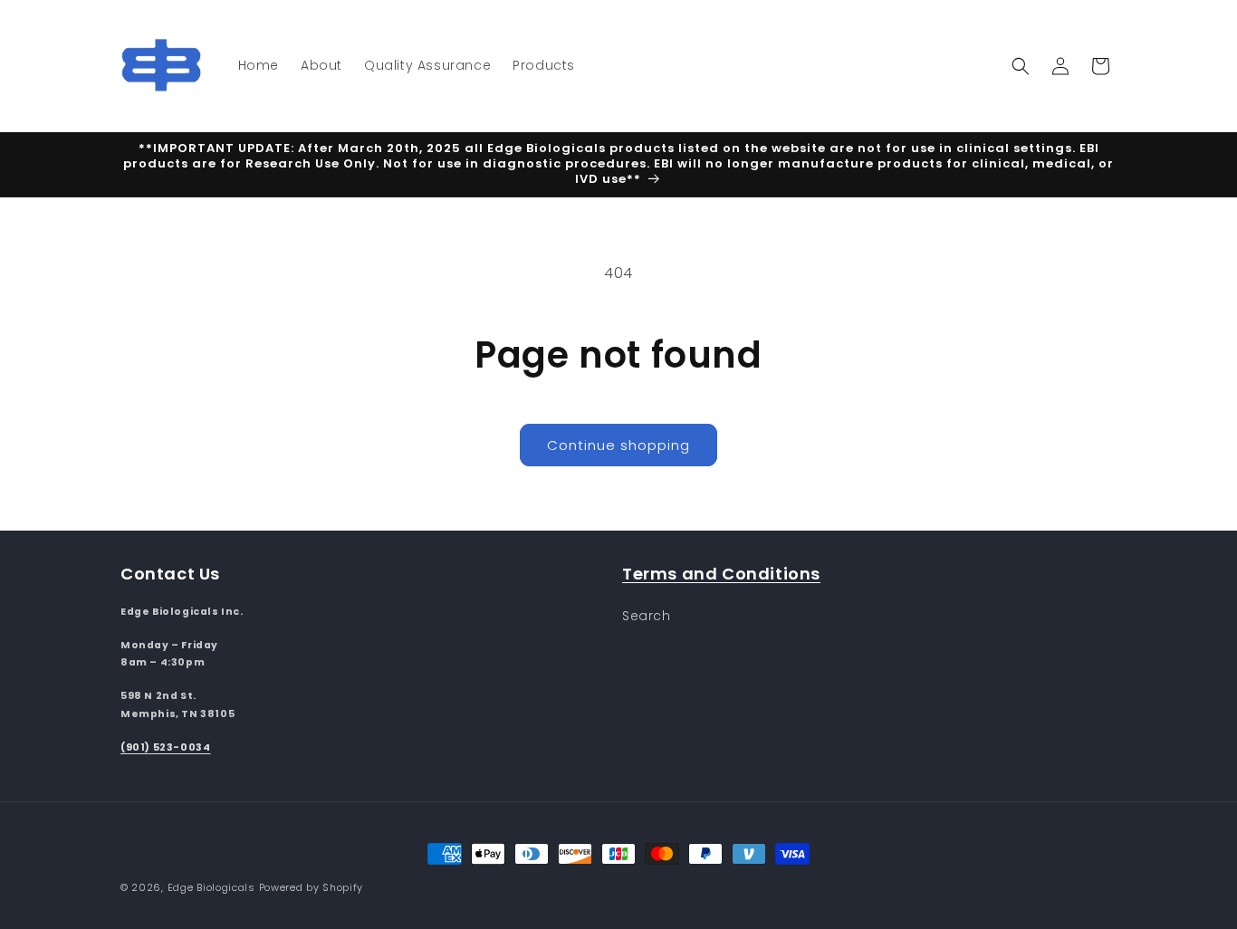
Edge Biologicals (211, 887)
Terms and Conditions (721, 573)
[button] (1020, 66)
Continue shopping (618, 445)
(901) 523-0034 (165, 746)
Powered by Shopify (311, 887)
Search (646, 615)
